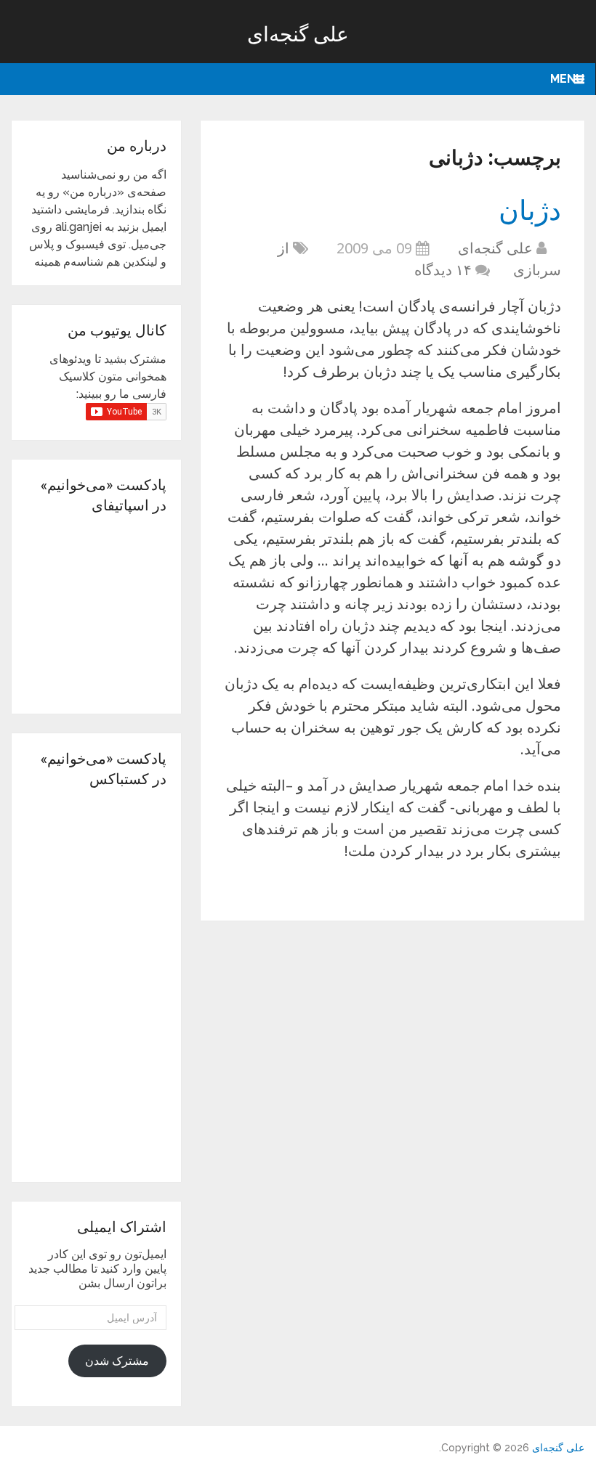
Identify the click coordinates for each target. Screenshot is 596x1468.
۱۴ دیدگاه (443, 270)
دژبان (530, 209)
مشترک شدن (117, 1361)
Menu (567, 79)
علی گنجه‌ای (298, 33)
